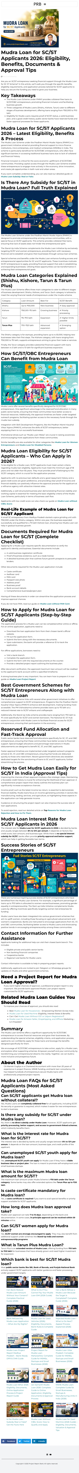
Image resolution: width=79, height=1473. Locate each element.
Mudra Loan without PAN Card (54, 604)
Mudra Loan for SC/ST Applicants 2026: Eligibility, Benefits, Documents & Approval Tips (35, 61)
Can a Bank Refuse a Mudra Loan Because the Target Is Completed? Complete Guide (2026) (66, 1295)
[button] (45, 4)
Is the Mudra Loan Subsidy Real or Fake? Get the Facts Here (17, 1422)
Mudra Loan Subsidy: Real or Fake (17, 176)
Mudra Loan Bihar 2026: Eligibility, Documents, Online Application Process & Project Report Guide (18, 1390)
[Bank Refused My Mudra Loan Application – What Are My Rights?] (18, 1311)
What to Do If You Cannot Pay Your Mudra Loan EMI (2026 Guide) (42, 1293)
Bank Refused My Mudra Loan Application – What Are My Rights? (18, 1321)
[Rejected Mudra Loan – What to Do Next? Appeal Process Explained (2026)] (67, 1311)
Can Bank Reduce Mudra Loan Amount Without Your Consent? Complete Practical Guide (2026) (17, 1295)
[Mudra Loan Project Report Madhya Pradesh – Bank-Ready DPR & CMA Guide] (18, 1341)
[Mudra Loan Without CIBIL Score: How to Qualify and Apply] (42, 1410)
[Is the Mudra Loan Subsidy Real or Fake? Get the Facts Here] (18, 1410)
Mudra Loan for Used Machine (23, 1013)
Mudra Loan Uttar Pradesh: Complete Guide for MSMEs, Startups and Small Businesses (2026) (64, 1355)
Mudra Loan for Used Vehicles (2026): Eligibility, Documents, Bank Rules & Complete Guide (42, 1324)
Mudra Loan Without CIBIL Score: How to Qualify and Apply (40, 1422)
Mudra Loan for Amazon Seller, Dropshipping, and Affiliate (36, 1019)
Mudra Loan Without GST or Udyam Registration (40, 1016)
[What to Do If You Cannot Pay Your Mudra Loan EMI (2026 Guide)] (42, 1282)
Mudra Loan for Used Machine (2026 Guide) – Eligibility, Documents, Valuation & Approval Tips (66, 1424)
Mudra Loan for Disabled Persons (35, 445)
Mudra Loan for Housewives (27, 1011)
